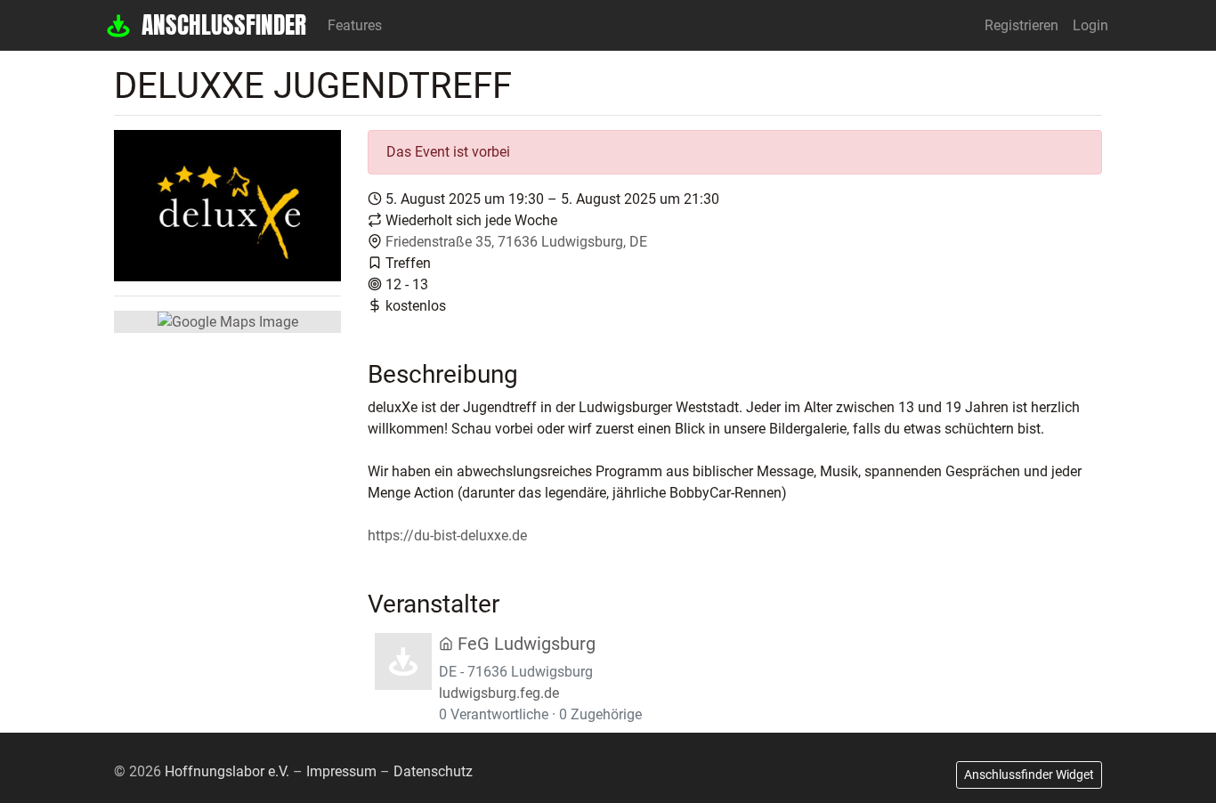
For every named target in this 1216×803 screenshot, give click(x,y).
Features (355, 25)
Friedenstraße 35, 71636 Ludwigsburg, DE (516, 241)
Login (1090, 25)
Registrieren (1021, 25)
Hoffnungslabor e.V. (227, 771)
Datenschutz (433, 771)
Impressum (341, 771)
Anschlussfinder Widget (1029, 774)
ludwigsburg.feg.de (499, 693)
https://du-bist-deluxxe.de (447, 535)
